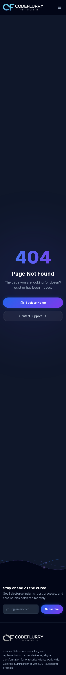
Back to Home (35, 302)
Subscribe (52, 609)
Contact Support (30, 316)
